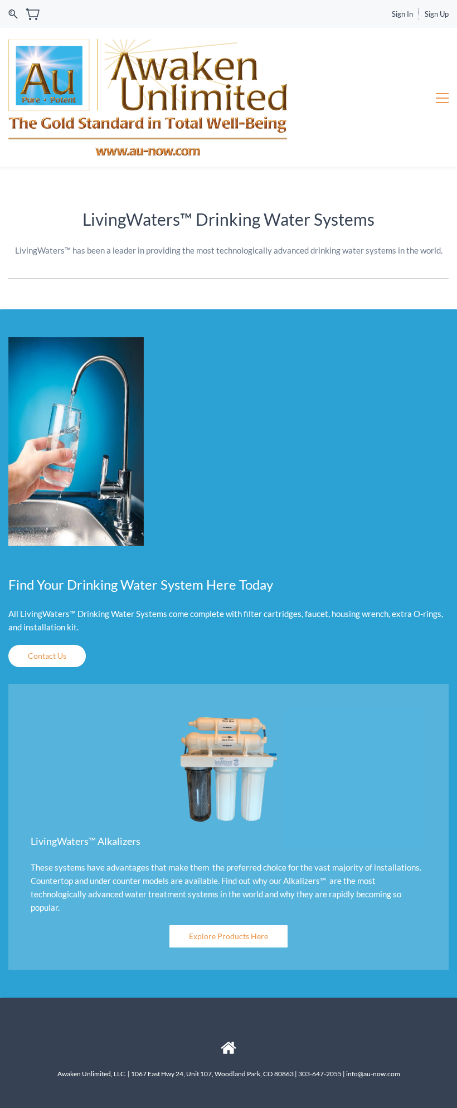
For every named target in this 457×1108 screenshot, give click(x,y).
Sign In (402, 13)
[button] (47, 656)
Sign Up (437, 13)
